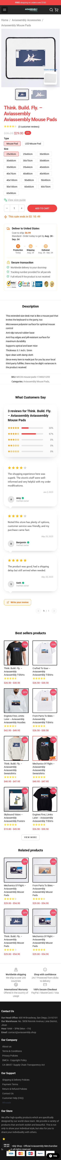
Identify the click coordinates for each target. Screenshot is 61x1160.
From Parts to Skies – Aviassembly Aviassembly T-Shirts (43, 719)
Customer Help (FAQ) (13, 1098)
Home (4, 20)
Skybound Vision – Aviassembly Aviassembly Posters (14, 817)
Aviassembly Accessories (26, 20)
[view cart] (56, 10)
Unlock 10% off (6, 1145)
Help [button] (55, 1156)
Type (6, 138)
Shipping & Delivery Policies (15, 1079)
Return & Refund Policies (14, 1089)
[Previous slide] (6, 58)
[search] (51, 10)
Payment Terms (10, 1084)
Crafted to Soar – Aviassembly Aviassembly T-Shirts (43, 671)
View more (30, 837)
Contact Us (8, 1093)
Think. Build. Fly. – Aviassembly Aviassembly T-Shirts (14, 671)
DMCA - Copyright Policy (14, 1060)
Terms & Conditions (12, 1051)
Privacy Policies (10, 1055)
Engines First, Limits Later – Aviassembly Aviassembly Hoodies (14, 719)
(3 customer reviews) (28, 126)
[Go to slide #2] (39, 94)
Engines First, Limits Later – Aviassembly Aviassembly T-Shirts (43, 817)
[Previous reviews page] (38, 611)
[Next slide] (54, 58)
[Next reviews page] (54, 611)
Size (6, 149)
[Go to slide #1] (22, 94)
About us (6, 1046)
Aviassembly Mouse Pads (16, 25)
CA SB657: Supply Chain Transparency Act (23, 1064)
